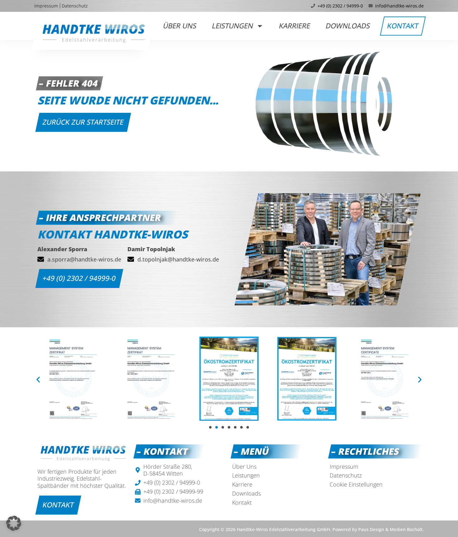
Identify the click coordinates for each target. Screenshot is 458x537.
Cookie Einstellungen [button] (356, 484)
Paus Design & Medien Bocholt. (391, 529)
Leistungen (233, 26)
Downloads (348, 26)
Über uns (180, 26)
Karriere (294, 26)
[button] (38, 380)
